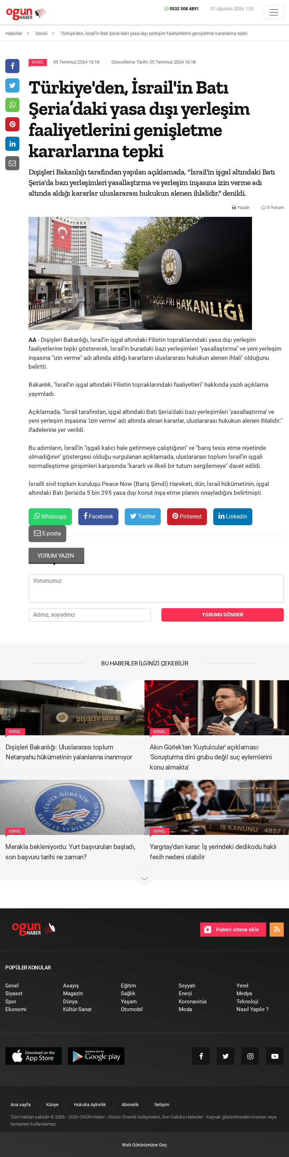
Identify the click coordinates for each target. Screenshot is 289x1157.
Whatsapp (53, 516)
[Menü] (274, 12)
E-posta (51, 533)
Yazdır (243, 207)
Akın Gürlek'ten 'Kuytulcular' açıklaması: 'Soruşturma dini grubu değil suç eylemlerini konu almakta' (211, 757)
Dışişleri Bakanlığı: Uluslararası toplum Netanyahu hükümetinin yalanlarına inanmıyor (69, 752)
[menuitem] (29, 986)
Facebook (100, 516)
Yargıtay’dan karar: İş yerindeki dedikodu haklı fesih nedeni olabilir (213, 852)
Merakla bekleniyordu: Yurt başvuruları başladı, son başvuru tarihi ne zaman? (70, 852)
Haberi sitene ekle (237, 929)
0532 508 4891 (183, 8)
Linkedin (236, 516)
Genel (38, 62)
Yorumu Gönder (222, 614)
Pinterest (190, 516)
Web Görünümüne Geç (144, 1144)
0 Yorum (275, 207)
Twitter (146, 516)
